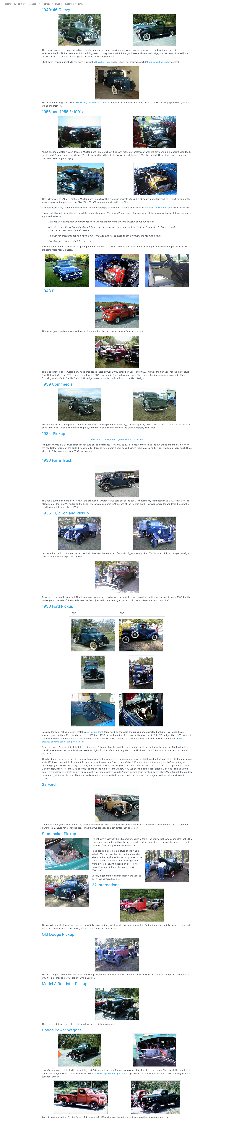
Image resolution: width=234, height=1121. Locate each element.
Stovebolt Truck (103, 62)
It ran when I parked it (158, 62)
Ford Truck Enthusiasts (160, 207)
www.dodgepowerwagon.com (110, 1073)
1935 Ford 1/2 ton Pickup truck (90, 102)
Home (8, 3)
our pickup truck (94, 732)
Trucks (58, 3)
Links (80, 3)
